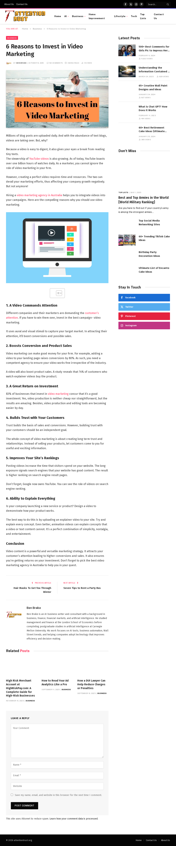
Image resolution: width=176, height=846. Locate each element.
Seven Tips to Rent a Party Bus (82, 588)
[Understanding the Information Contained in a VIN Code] (127, 71)
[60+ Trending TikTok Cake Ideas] (127, 240)
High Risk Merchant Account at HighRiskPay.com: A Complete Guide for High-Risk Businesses (20, 688)
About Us (9, 4)
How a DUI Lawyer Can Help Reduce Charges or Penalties (91, 684)
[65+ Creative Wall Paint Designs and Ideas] (127, 89)
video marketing (58, 393)
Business (77, 16)
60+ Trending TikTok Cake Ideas (154, 238)
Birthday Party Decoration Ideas (149, 254)
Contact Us (22, 4)
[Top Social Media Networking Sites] (127, 224)
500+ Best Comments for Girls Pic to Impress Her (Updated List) (154, 48)
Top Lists (143, 16)
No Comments (56, 63)
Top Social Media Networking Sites (149, 222)
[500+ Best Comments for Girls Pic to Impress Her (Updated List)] (127, 50)
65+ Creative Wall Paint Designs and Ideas (153, 87)
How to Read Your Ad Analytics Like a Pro (55, 682)
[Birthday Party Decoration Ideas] (127, 256)
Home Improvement (97, 16)
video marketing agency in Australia (39, 195)
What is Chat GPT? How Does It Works (153, 108)
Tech (134, 16)
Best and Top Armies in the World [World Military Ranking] (143, 200)
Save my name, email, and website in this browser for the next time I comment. (58, 795)
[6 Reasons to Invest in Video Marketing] (57, 99)
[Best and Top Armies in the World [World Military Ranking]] (144, 172)
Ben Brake (21, 63)
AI (65, 16)
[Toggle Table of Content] (57, 293)
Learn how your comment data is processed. (74, 818)
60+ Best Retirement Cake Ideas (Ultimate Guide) (152, 129)
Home (57, 16)
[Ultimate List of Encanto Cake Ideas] (127, 271)
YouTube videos (39, 158)
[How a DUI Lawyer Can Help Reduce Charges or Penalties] (92, 666)
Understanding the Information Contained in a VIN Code (154, 69)
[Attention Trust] (26, 16)
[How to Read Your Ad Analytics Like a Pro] (57, 666)
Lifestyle (119, 16)
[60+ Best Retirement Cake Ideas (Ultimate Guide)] (127, 131)
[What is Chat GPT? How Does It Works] (127, 110)
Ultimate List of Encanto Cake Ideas (154, 269)
